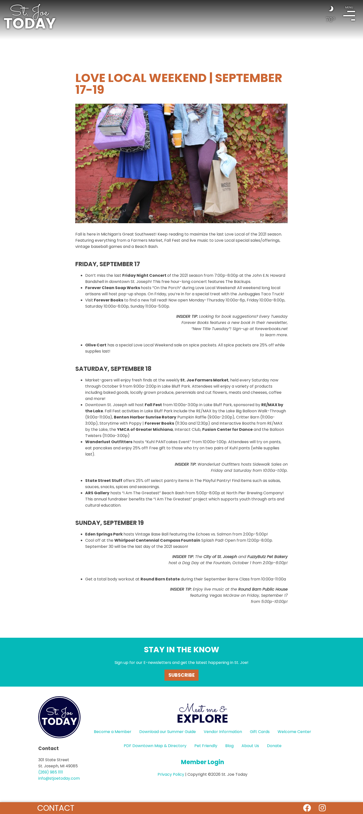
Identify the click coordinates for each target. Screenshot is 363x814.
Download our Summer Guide (167, 732)
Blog (229, 746)
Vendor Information (223, 732)
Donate (274, 746)
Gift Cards (260, 732)
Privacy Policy (171, 774)
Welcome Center (294, 732)
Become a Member (112, 732)
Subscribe (181, 675)
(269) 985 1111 (50, 772)
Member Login (202, 762)
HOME (29, 16)
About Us (250, 746)
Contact (55, 808)
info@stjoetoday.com (59, 778)
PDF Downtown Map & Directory (155, 746)
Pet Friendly (205, 746)
